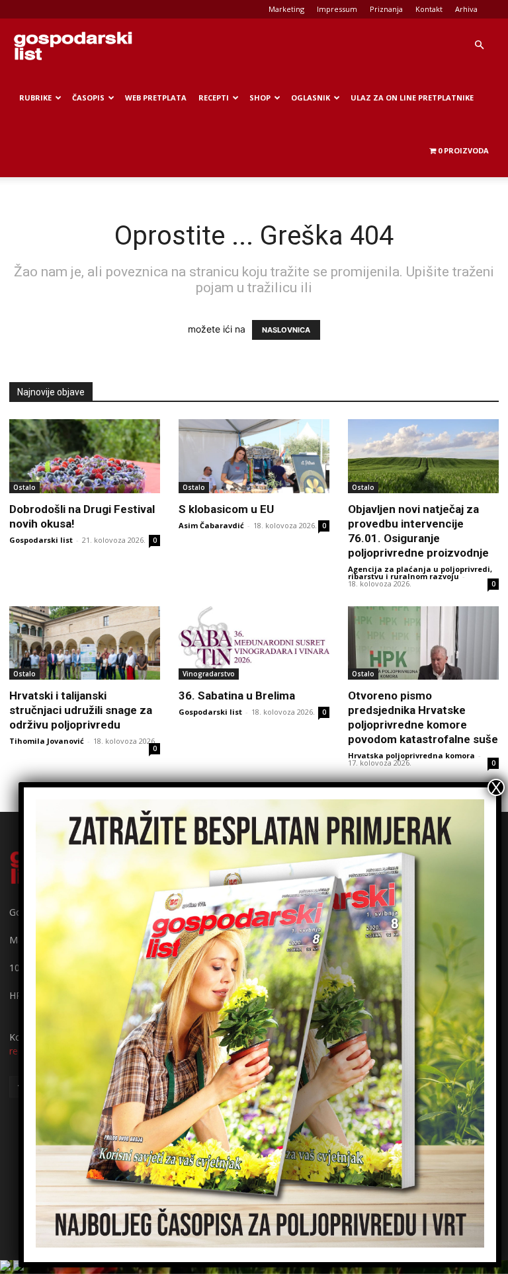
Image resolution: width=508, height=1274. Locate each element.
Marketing (286, 9)
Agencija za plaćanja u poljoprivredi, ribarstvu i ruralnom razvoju (420, 572)
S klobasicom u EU (226, 509)
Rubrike (35, 97)
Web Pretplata (156, 97)
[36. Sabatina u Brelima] (254, 643)
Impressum (337, 9)
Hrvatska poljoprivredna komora (411, 755)
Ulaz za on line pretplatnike (412, 97)
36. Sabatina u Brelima (237, 695)
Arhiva (466, 9)
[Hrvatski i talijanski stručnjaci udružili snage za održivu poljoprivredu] (84, 643)
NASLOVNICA (286, 330)
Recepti (213, 97)
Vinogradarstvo (209, 673)
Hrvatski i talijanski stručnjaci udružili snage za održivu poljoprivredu (80, 710)
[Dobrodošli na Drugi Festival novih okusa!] (84, 456)
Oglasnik (310, 97)
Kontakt (429, 9)
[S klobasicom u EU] (254, 456)
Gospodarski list (41, 540)
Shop (260, 97)
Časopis (88, 97)
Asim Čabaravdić (211, 525)
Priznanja (386, 9)
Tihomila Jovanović (46, 741)
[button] (479, 45)
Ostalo (24, 487)
